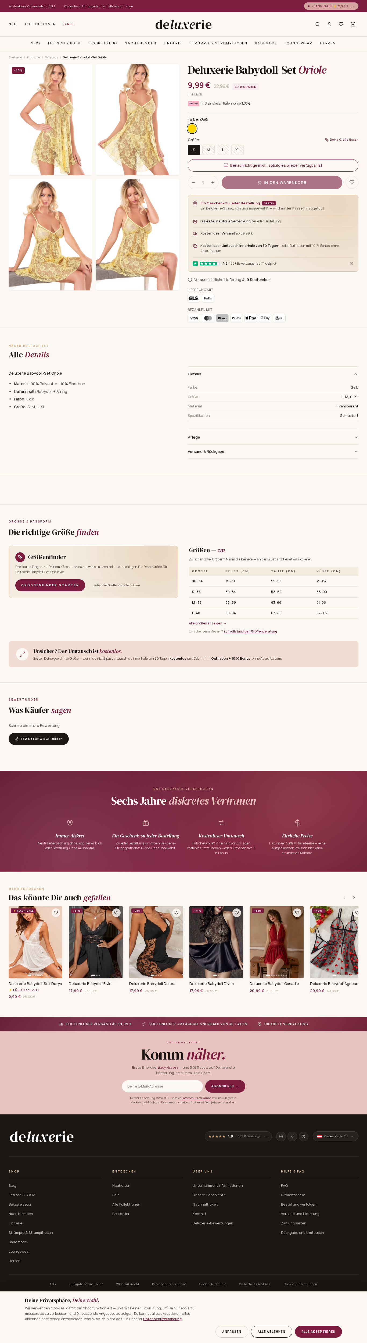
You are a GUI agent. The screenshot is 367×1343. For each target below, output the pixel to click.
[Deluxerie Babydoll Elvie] (96, 942)
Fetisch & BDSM (64, 43)
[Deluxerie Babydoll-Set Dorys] (35, 942)
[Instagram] (281, 1136)
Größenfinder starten (50, 585)
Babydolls (51, 57)
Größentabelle (293, 1194)
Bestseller (120, 1213)
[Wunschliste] (341, 24)
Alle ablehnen (272, 1332)
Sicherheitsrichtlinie (255, 1284)
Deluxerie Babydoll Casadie (274, 983)
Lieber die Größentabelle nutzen (116, 585)
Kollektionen (40, 24)
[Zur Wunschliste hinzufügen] (56, 912)
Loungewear (298, 43)
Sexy (36, 43)
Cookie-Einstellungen (300, 1284)
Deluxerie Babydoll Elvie (90, 983)
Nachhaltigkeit (205, 1204)
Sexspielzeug (102, 43)
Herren (328, 43)
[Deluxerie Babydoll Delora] (156, 942)
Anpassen (231, 1332)
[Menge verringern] (193, 182)
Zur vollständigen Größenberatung (250, 631)
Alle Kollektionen (126, 1204)
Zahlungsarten (294, 1223)
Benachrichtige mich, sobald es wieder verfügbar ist (276, 165)
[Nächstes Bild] (56, 942)
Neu (13, 24)
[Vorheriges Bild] (14, 942)
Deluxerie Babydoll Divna (211, 983)
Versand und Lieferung (300, 1213)
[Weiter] (354, 897)
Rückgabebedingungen (86, 1284)
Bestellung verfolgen (299, 1204)
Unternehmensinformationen (218, 1185)
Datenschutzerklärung (196, 1098)
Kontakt (199, 1213)
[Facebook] (292, 1136)
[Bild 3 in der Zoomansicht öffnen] (50, 234)
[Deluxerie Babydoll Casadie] (276, 942)
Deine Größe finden (344, 139)
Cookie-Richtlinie (212, 1284)
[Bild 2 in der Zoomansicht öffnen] (137, 119)
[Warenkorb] (353, 24)
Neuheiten (121, 1185)
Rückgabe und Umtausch (302, 1232)
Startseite (15, 57)
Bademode (266, 43)
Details (195, 373)
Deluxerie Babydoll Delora (152, 983)
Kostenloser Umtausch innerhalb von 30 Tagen (98, 6)
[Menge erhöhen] (212, 182)
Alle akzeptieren (318, 1332)
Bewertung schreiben (42, 739)
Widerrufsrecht (127, 1284)
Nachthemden (140, 43)
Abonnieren (225, 1086)
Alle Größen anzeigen (205, 623)
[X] (303, 1136)
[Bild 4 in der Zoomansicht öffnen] (137, 234)
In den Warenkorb (285, 182)
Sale (69, 24)
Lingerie (173, 43)
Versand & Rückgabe (206, 451)
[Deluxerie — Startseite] (183, 24)
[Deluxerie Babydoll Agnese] (337, 942)
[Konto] (329, 24)
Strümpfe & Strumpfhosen (218, 43)
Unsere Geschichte (209, 1194)
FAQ (284, 1185)
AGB (53, 1284)
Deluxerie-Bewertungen (213, 1223)
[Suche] (317, 24)
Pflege (194, 437)
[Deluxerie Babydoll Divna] (216, 942)
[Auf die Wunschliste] (352, 182)
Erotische (33, 57)
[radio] (192, 128)
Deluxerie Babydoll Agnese (334, 983)
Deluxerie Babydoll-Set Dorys (35, 983)
